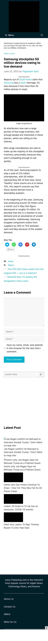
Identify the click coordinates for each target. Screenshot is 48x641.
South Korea (25, 79)
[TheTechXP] (24, 16)
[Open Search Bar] (41, 35)
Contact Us (9, 606)
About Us (9, 599)
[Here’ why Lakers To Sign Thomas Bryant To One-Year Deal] (13, 517)
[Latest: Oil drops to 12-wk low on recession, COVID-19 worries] (13, 499)
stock (23, 82)
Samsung (8, 82)
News (11, 265)
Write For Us (10, 622)
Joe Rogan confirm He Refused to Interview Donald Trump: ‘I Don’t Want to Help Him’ (23, 452)
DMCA (7, 614)
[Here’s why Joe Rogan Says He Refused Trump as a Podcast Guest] (24, 461)
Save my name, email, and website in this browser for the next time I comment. (25, 348)
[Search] (41, 374)
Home (6, 53)
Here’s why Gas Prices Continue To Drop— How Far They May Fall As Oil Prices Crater (23, 488)
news (12, 53)
